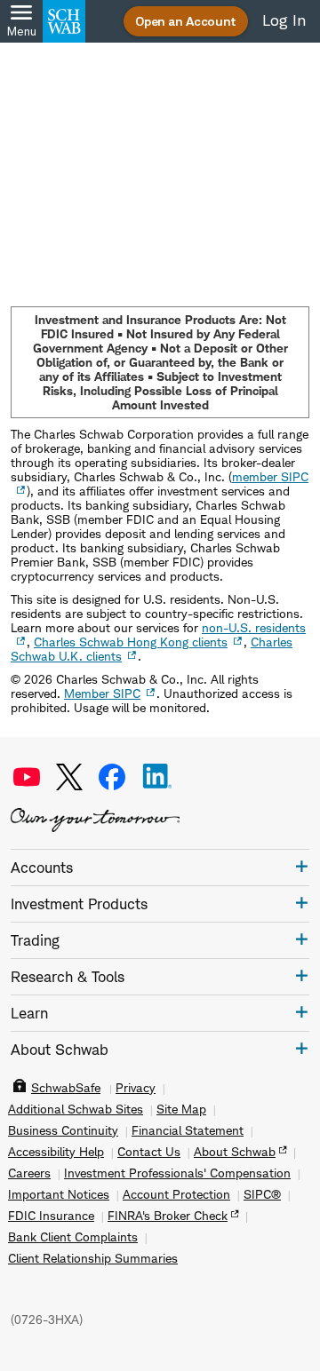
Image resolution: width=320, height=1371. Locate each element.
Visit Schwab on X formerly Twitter (69, 777)
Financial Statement (188, 1130)
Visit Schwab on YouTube (27, 777)
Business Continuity (63, 1130)
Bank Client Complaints (73, 1237)
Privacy (136, 1088)
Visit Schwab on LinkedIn (157, 777)
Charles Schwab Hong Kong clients (131, 641)
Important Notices (58, 1194)
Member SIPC (102, 693)
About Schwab (235, 1152)
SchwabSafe (65, 1088)
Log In (284, 20)
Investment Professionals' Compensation (177, 1173)
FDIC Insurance (51, 1216)
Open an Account (185, 20)
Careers (29, 1173)
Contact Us (148, 1152)
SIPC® (262, 1194)
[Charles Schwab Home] (64, 21)
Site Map (181, 1109)
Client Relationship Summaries (93, 1258)
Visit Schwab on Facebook (112, 777)
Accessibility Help (56, 1152)
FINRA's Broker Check (168, 1216)
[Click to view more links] (301, 866)
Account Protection (176, 1194)
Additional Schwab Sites (75, 1109)
